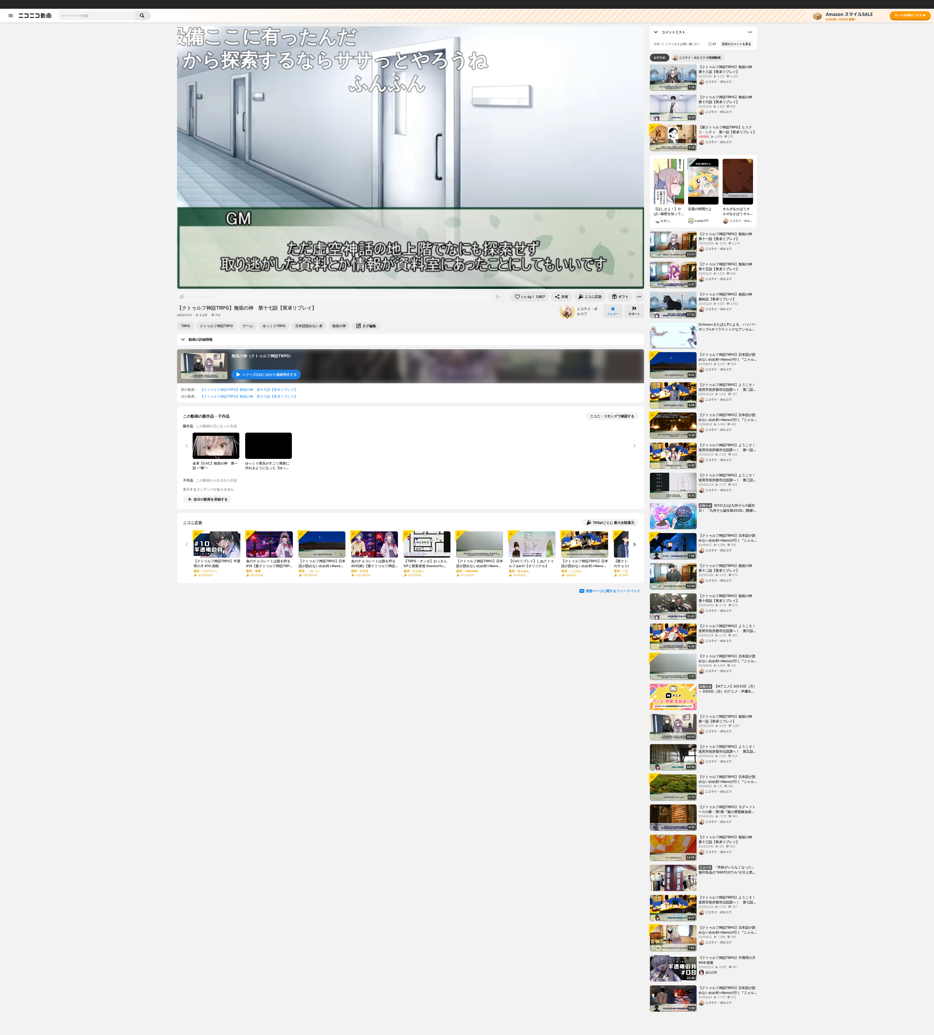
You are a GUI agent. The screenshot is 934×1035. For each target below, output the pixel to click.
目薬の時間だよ (700, 209)
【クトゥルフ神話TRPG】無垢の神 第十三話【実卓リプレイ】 (727, 839)
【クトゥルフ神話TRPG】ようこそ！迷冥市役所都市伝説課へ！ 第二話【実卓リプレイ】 (727, 387)
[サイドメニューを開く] (11, 15)
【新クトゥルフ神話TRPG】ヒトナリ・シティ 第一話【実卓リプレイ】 (727, 129)
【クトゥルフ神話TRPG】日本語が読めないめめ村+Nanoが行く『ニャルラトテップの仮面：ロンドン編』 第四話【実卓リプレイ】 (727, 930)
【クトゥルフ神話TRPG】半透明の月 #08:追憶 (727, 959)
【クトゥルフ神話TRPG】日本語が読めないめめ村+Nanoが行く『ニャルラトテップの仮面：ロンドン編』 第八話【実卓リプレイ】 (727, 417)
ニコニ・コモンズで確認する (612, 416)
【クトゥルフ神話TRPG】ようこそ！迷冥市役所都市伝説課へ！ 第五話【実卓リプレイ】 (727, 749)
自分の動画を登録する (211, 499)
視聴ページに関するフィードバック (613, 591)
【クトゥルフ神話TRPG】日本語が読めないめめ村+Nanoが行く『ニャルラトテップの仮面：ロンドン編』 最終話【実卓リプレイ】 (727, 357)
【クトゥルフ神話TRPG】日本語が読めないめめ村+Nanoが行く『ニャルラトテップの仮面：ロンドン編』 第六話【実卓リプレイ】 (727, 658)
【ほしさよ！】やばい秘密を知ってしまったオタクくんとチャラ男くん (667, 211)
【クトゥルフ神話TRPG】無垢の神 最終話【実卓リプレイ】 (727, 296)
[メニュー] (639, 297)
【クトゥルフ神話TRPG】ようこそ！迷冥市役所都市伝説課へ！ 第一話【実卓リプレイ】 (727, 447)
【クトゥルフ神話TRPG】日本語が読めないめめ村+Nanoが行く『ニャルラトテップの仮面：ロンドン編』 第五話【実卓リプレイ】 (727, 779)
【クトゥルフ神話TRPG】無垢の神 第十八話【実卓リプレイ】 (248, 396)
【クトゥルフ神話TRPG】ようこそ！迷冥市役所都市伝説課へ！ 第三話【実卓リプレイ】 (727, 477)
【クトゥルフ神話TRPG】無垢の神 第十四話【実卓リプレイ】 (727, 598)
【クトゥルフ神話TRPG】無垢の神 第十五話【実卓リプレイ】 (727, 266)
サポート (634, 314)
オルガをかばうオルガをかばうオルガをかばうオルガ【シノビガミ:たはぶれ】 (737, 211)
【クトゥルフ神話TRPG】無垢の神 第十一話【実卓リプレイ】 (727, 236)
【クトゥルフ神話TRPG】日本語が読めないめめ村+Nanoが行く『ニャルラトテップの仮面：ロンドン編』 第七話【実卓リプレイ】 (727, 538)
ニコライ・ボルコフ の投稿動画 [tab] (700, 57)
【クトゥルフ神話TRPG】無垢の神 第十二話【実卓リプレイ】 (727, 567)
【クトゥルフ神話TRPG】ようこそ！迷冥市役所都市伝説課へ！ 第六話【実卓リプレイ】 (727, 628)
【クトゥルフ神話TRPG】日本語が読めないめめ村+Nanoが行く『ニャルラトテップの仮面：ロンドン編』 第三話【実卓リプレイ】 (727, 990)
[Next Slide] (634, 544)
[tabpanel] (703, 538)
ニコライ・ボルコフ (587, 311)
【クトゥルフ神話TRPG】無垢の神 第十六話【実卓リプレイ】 (248, 389)
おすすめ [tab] (659, 57)
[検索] (143, 15)
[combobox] (96, 15)
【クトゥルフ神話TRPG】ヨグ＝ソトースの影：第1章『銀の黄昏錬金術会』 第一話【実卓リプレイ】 (727, 809)
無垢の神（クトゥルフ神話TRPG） (262, 355)
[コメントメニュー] (750, 32)
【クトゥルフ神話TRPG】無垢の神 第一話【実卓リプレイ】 (727, 718)
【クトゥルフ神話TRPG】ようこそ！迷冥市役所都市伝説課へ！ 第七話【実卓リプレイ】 (727, 899)
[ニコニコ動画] (35, 15)
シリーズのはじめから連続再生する (269, 374)
